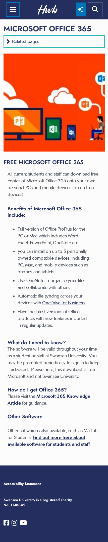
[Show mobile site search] (95, 9)
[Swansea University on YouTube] (23, 523)
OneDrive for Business (63, 303)
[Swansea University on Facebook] (6, 523)
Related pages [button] (25, 41)
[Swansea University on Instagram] (14, 523)
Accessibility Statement (22, 483)
